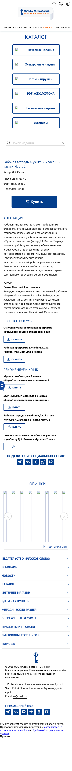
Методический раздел (19, 610)
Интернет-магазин (56, 546)
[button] (64, 516)
